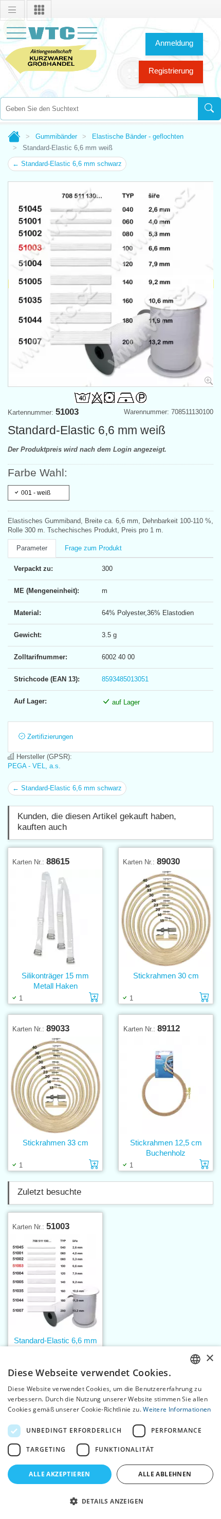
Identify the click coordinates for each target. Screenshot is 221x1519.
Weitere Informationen (177, 1409)
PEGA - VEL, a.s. (34, 766)
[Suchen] (209, 108)
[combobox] (99, 108)
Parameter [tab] (31, 548)
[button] (110, 1501)
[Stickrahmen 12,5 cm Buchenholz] (166, 1085)
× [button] (209, 1358)
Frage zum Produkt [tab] (93, 548)
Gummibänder (56, 136)
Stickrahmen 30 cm (166, 975)
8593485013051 (125, 679)
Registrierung (171, 70)
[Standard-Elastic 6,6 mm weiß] (55, 1283)
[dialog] (110, 1432)
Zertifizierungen (49, 736)
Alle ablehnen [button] (164, 1474)
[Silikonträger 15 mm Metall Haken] (55, 918)
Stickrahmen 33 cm (55, 1142)
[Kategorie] (39, 10)
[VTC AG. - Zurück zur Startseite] (51, 49)
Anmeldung (174, 43)
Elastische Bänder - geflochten (137, 136)
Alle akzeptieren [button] (59, 1474)
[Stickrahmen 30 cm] (166, 918)
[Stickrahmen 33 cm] (55, 1085)
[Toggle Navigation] (12, 10)
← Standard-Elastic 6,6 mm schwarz (67, 164)
